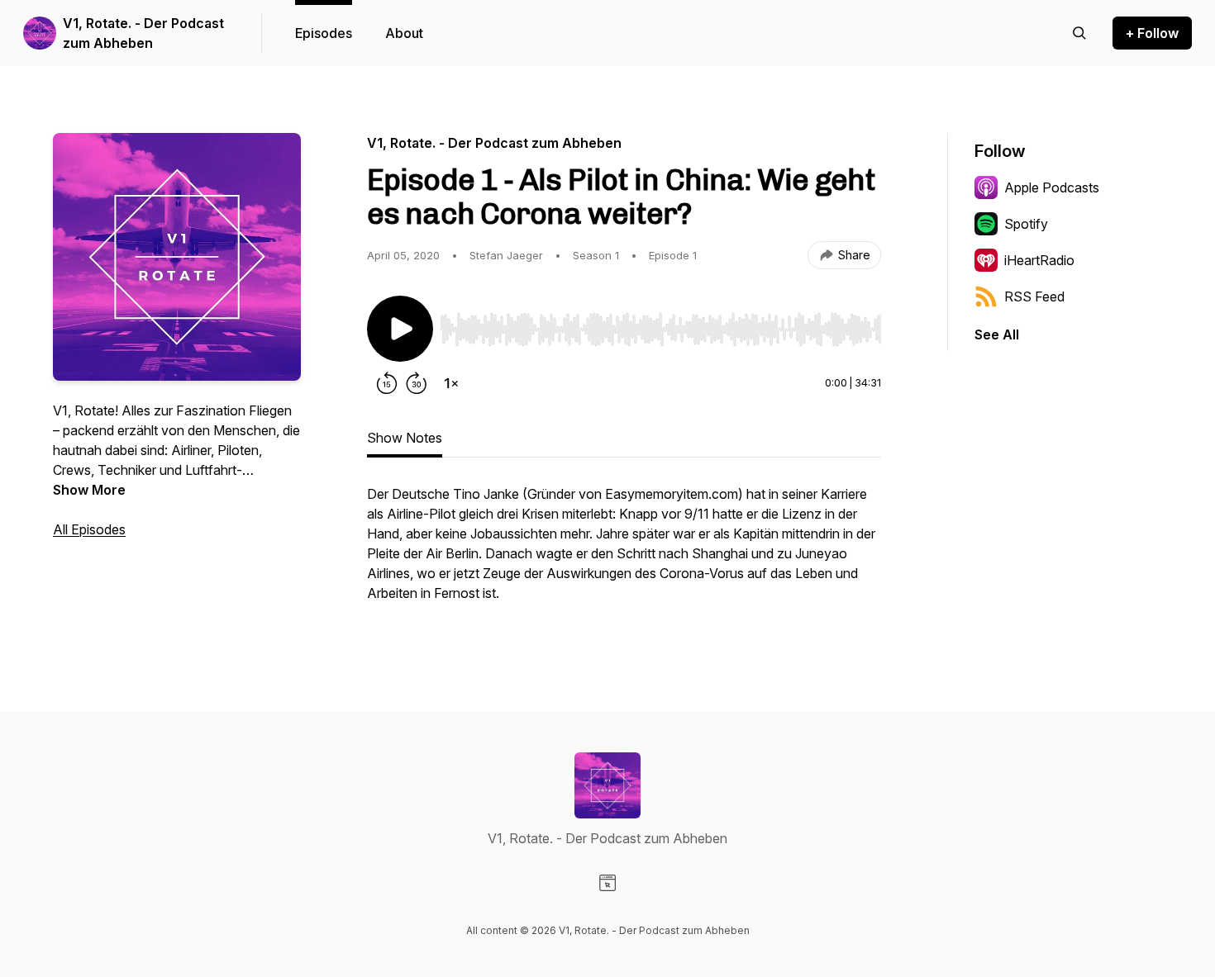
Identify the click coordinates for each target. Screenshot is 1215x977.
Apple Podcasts (1051, 187)
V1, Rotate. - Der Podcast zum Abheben (143, 33)
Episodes (323, 33)
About (404, 33)
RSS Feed (1034, 296)
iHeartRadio (1039, 260)
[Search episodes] (1079, 33)
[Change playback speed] (451, 383)
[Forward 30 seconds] (416, 383)
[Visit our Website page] (607, 883)
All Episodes (89, 529)
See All (996, 334)
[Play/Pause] (400, 329)
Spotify (1026, 224)
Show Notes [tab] (404, 437)
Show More (89, 489)
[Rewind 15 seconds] (386, 383)
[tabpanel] (624, 551)
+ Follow (1152, 33)
